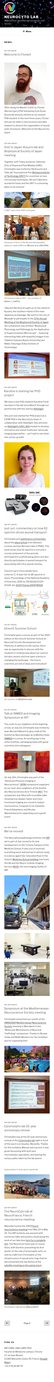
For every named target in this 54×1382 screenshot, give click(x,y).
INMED (8, 738)
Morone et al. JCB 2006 (37, 245)
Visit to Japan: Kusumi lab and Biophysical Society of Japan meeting (23, 151)
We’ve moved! (13, 831)
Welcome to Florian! (17, 54)
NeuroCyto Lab (21, 17)
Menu (28, 31)
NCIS (15, 866)
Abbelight (38, 409)
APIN (23, 784)
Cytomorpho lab (26, 1140)
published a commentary (33, 539)
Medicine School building (25, 859)
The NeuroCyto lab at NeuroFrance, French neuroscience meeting (19, 1215)
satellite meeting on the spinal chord (22, 1265)
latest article (21, 542)
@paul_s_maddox (12, 301)
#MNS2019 (10, 1022)
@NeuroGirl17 (31, 1307)
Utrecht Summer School (20, 628)
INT (40, 791)
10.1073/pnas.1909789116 (29, 585)
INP (48, 838)
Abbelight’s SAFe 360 (18, 426)
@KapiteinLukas (25, 699)
